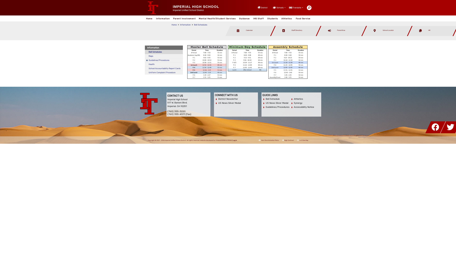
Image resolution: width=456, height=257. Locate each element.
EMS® (230, 140)
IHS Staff (258, 18)
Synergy (298, 103)
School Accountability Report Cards (164, 68)
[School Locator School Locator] (387, 35)
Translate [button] (297, 8)
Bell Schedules (200, 25)
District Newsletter (228, 99)
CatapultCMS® (221, 140)
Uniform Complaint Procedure (162, 72)
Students (272, 18)
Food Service (303, 18)
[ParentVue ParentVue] (342, 35)
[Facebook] (436, 132)
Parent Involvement (184, 18)
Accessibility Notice (304, 107)
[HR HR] (433, 35)
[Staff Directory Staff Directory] (296, 35)
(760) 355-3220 (176, 111)
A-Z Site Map (304, 140)
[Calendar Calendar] (251, 35)
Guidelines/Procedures (159, 60)
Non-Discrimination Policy (270, 140)
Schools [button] (280, 8)
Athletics (286, 18)
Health (152, 64)
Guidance (244, 18)
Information (163, 18)
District (264, 8)
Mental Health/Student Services (217, 18)
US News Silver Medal (229, 103)
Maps (151, 56)
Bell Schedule (273, 99)
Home (149, 18)
